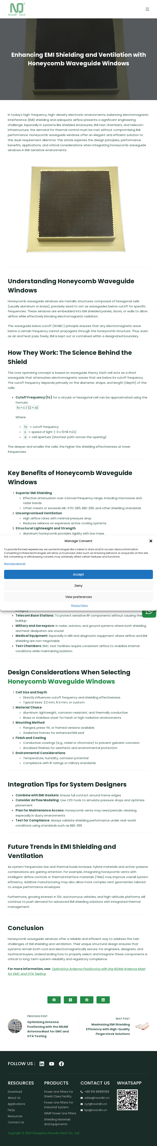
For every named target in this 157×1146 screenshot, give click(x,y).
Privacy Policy (79, 605)
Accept (78, 574)
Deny (79, 585)
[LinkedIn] (103, 999)
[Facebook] (54, 999)
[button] (151, 541)
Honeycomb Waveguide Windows (61, 681)
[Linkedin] (41, 1063)
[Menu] (147, 9)
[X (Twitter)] (70, 999)
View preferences (78, 597)
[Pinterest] (86, 999)
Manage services (15, 563)
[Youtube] (51, 1063)
